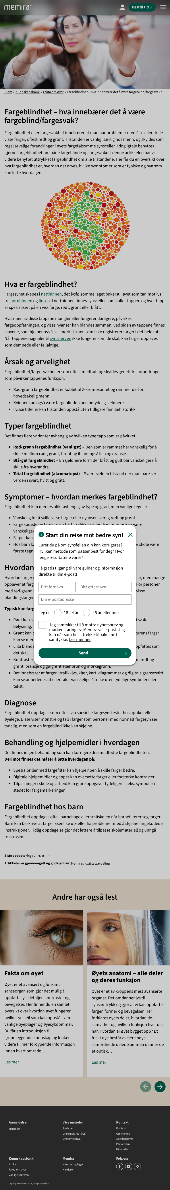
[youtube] (129, 1169)
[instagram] (137, 1169)
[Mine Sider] (122, 7)
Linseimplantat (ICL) (74, 1134)
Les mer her (80, 639)
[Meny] (163, 7)
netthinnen (51, 294)
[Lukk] (130, 534)
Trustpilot (14, 1129)
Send (83, 653)
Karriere (68, 1170)
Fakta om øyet (53, 92)
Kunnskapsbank (27, 92)
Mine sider (122, 1149)
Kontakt (121, 1128)
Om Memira (123, 1134)
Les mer (11, 1062)
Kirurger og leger (73, 1165)
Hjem (8, 92)
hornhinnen (21, 301)
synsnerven (60, 338)
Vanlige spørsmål (19, 1175)
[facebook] (120, 1169)
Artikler (13, 1165)
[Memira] (17, 7)
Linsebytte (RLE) (72, 1139)
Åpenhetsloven (124, 1139)
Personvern (123, 1144)
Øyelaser (68, 1128)
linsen (44, 301)
